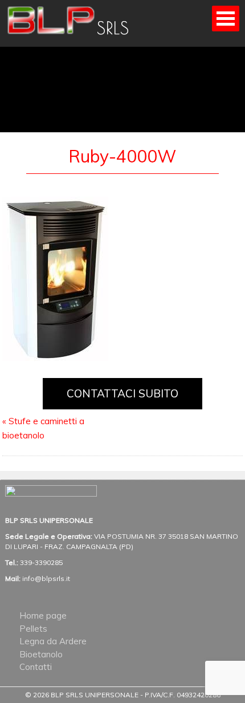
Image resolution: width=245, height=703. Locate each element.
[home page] (76, 37)
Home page (43, 615)
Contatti (35, 666)
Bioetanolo (41, 654)
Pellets (33, 628)
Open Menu (225, 18)
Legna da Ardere (53, 641)
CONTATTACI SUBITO (122, 393)
